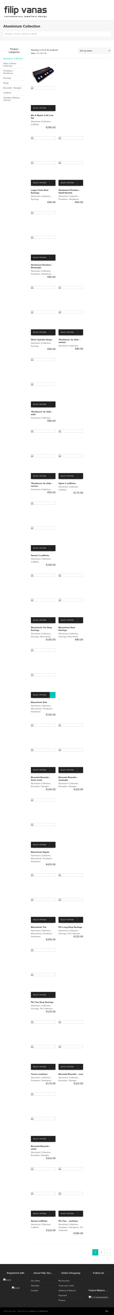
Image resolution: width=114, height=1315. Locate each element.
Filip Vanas (8, 34)
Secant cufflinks (39, 1221)
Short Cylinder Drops (41, 339)
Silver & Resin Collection (9, 64)
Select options (39, 108)
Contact (34, 1290)
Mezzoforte (45, 636)
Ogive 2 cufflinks (67, 483)
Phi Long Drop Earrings (70, 927)
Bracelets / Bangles (40, 786)
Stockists (35, 1285)
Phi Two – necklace (68, 1221)
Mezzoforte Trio (38, 927)
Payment (62, 1295)
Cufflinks (35, 124)
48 (41, 53)
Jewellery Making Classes (11, 98)
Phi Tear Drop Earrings (42, 1002)
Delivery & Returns (67, 1290)
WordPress (44, 1311)
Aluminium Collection (40, 121)
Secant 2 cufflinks (40, 555)
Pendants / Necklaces (68, 199)
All (45, 53)
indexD (32, 1311)
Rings (6, 83)
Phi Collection (74, 933)
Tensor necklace (39, 1074)
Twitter (88, 1280)
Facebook (95, 1280)
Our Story (35, 1280)
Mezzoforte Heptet (40, 852)
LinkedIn (101, 1280)
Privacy (61, 1300)
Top (106, 1311)
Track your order (66, 1285)
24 (37, 53)
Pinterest (108, 1280)
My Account (63, 1280)
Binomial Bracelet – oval (70, 1074)
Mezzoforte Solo (39, 702)
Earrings (35, 199)
